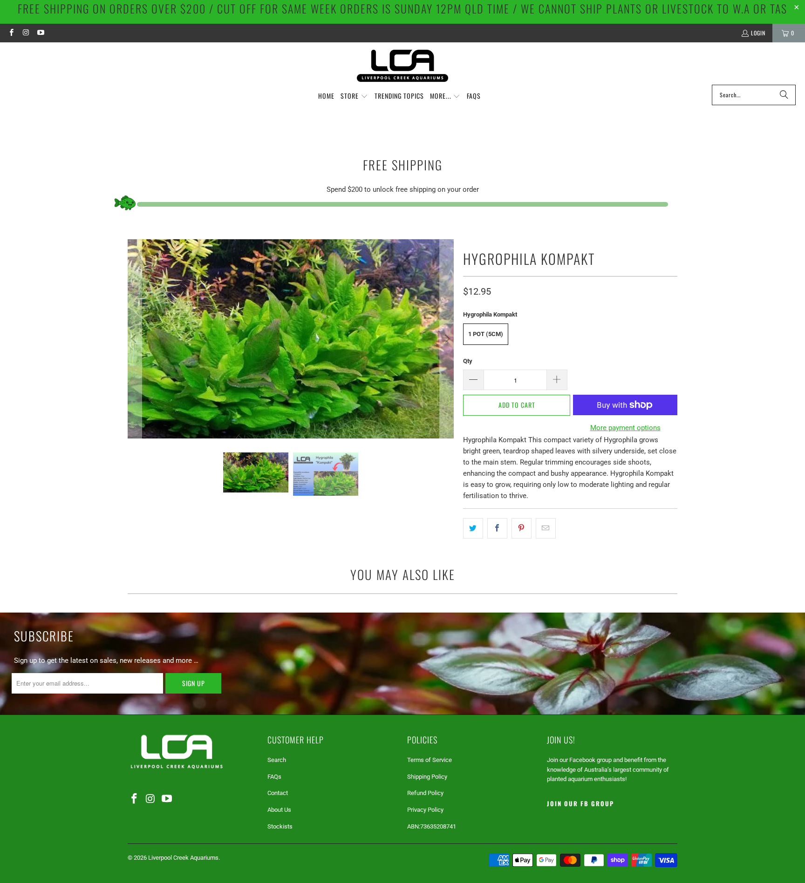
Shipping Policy (427, 776)
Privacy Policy (425, 809)
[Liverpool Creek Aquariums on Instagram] (25, 33)
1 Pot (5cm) (485, 333)
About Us (279, 809)
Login (758, 33)
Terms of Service (429, 759)
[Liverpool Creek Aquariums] (402, 66)
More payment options (625, 428)
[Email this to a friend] (546, 528)
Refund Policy (425, 792)
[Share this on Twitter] (473, 528)
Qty (467, 360)
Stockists (280, 826)
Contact (277, 792)
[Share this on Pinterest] (522, 528)
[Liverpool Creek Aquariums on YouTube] (40, 33)
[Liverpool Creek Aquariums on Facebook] (11, 33)
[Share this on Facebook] (497, 528)
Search (276, 759)
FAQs (274, 776)
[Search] (784, 95)
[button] (354, 96)
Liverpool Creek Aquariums (183, 857)
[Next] (446, 338)
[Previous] (134, 338)
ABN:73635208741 (431, 826)
